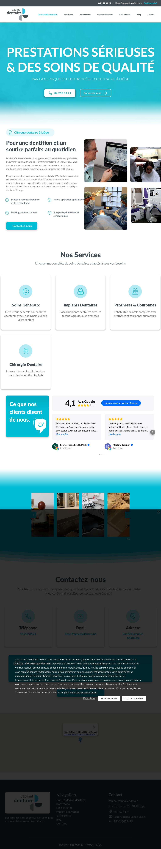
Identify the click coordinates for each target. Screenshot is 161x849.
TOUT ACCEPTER (133, 698)
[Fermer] (158, 512)
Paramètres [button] (89, 698)
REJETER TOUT (108, 698)
